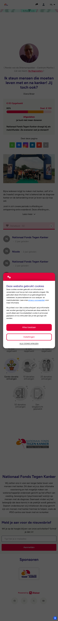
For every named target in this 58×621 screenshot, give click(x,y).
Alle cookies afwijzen (29, 343)
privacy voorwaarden (36, 300)
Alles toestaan (29, 327)
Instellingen (29, 337)
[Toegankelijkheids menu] (55, 618)
